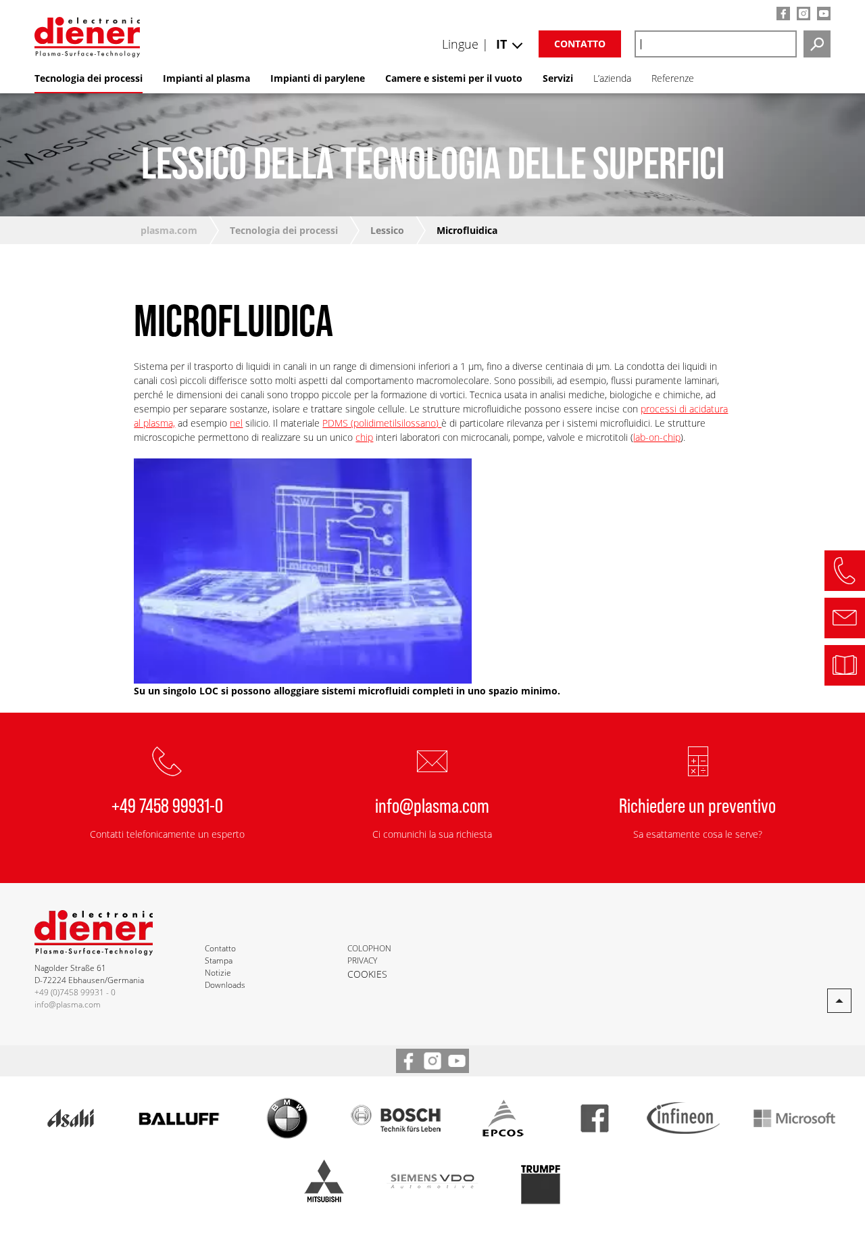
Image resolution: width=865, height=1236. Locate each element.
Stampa (218, 960)
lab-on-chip (657, 437)
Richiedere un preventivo (697, 804)
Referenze (672, 78)
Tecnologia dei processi (284, 230)
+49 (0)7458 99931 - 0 (75, 992)
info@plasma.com (432, 804)
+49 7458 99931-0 (167, 804)
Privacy (362, 960)
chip (364, 437)
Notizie (218, 972)
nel (236, 423)
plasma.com (169, 230)
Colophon (369, 948)
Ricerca (817, 44)
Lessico (387, 230)
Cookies (367, 974)
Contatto (580, 43)
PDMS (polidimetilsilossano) (381, 423)
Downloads (225, 985)
